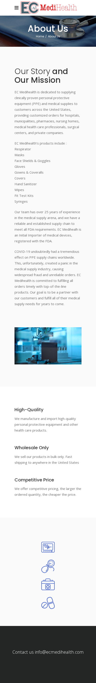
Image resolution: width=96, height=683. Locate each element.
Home (40, 36)
